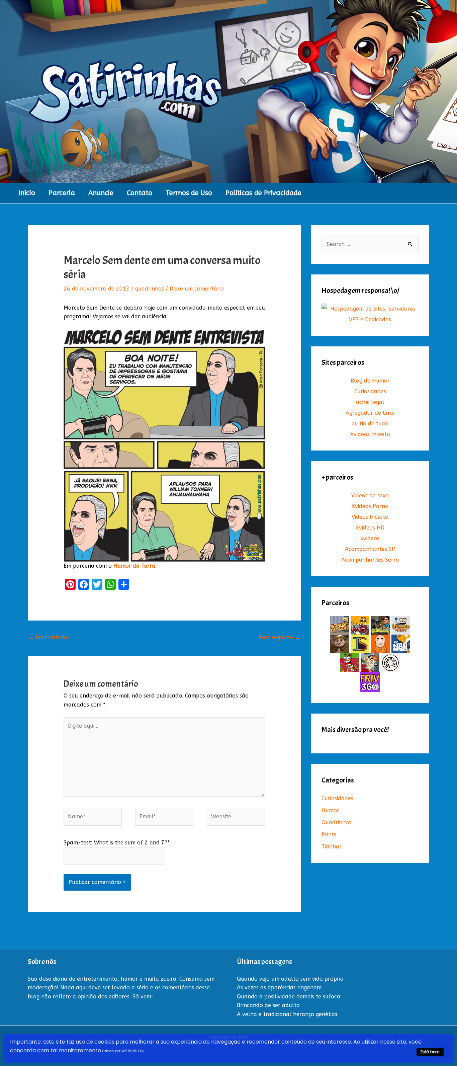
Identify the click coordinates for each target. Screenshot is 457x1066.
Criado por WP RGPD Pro (123, 1051)
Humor (330, 810)
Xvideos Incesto (370, 434)
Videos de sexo (370, 495)
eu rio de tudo (370, 423)
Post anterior (49, 637)
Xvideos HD (370, 527)
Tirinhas (332, 846)
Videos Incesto (370, 517)
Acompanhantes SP (370, 549)
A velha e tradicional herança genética (287, 1014)
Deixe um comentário (197, 288)
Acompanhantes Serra (370, 560)
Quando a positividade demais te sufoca (288, 996)
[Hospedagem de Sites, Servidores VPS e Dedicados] (370, 314)
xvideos (370, 538)
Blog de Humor (370, 381)
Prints (329, 834)
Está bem (430, 1052)
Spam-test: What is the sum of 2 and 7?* (117, 842)
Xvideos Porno (370, 506)
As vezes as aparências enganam (279, 987)
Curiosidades (370, 391)
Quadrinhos (336, 822)
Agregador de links (370, 413)
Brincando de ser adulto (268, 1005)
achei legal (370, 402)
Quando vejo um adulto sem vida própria (290, 979)
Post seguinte (279, 637)
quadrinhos (149, 288)
